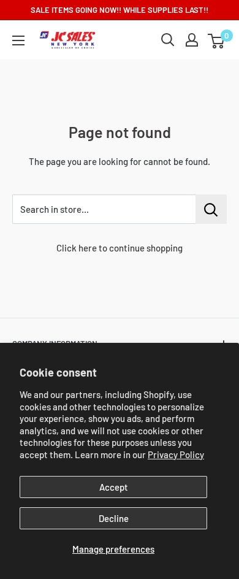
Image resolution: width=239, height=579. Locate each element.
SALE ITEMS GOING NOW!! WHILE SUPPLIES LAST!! (119, 10)
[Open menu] (18, 40)
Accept (113, 487)
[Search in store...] (211, 209)
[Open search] (168, 40)
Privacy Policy (176, 454)
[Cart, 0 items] (216, 41)
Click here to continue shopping (119, 247)
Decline (114, 518)
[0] (216, 40)
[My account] (192, 40)
